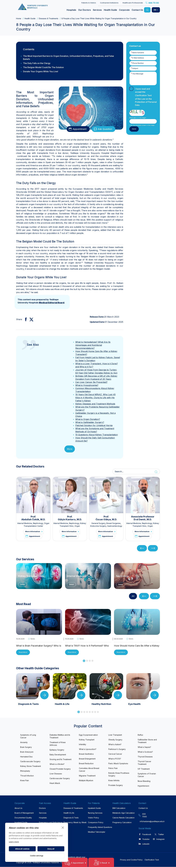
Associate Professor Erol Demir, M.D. (142, 518)
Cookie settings (36, 856)
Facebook (146, 834)
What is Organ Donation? (87, 419)
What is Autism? (114, 744)
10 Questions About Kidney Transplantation (96, 434)
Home (18, 18)
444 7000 (144, 815)
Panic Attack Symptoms (118, 763)
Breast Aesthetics (86, 754)
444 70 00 (153, 3)
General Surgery (98, 523)
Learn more (14, 841)
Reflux (140, 735)
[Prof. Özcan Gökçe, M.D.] (106, 495)
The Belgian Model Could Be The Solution (43, 67)
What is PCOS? (114, 759)
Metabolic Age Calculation (123, 813)
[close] (63, 827)
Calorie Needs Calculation (123, 818)
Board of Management (24, 813)
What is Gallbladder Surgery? (89, 422)
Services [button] (97, 10)
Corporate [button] (124, 10)
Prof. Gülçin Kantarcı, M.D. (70, 518)
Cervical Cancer (115, 754)
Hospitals (43, 818)
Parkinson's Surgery (117, 749)
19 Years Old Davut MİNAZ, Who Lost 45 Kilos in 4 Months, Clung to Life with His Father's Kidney (95, 397)
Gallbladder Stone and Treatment (147, 741)
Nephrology (38, 523)
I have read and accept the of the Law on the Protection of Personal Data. (146, 97)
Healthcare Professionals (133, 3)
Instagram (160, 839)
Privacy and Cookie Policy (131, 860)
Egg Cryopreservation (88, 735)
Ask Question (105, 129)
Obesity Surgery (115, 740)
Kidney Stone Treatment (30, 766)
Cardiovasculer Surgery (30, 761)
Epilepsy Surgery (57, 750)
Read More (23, 652)
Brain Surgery (26, 747)
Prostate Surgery (115, 785)
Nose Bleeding (144, 781)
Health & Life (69, 813)
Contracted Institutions (109, 3)
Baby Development (58, 754)
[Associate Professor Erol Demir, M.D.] (143, 495)
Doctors (42, 808)
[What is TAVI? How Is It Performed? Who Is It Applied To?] (88, 633)
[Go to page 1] (84, 661)
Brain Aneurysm (26, 752)
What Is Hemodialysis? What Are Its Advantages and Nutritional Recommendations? (92, 345)
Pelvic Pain (113, 768)
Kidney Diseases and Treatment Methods (95, 403)
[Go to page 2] (87, 661)
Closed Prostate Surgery (60, 769)
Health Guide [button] (110, 10)
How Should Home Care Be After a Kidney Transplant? (136, 646)
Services (43, 813)
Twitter (161, 834)
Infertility (82, 744)
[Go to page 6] (92, 712)
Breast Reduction (86, 763)
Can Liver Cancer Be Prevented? (91, 382)
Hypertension (143, 786)
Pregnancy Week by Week (75, 822)
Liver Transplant (115, 735)
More (69, 449)
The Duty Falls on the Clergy (36, 63)
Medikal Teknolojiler (96, 832)
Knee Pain (24, 780)
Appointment (79, 129)
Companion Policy (95, 822)
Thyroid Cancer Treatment (144, 762)
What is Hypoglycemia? (86, 385)
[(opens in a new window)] (25, 319)
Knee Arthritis (114, 780)
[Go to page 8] (98, 712)
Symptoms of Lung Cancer (28, 736)
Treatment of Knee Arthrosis (58, 743)
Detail (22, 584)
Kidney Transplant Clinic (31, 576)
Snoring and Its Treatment (60, 759)
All (133, 596)
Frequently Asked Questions (100, 827)
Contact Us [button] (137, 10)
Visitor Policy (93, 818)
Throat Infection (27, 776)
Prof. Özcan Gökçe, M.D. (106, 518)
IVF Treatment (144, 769)
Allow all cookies (22, 849)
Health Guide (29, 18)
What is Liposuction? (87, 749)
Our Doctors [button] (84, 10)
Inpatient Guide (21, 822)
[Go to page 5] (90, 712)
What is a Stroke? (57, 764)
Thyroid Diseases (145, 757)
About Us (18, 808)
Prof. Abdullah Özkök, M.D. (33, 518)
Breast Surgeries (113, 523)
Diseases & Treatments (48, 18)
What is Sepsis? (144, 747)
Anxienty (24, 742)
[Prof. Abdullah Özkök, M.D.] (33, 495)
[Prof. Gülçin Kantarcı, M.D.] (70, 495)
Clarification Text (143, 95)
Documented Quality (23, 818)
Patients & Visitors (88, 3)
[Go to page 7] (95, 712)
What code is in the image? (137, 118)
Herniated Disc (26, 757)
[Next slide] (153, 548)
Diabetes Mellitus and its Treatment (60, 736)
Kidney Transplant (86, 740)
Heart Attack (55, 783)
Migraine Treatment (87, 776)
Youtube (145, 839)
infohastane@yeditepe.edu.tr (145, 821)
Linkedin (145, 844)
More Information (32, 531)
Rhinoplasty (25, 771)
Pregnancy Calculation (122, 822)
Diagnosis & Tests (71, 818)
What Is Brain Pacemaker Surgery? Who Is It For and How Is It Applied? (38, 646)
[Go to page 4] (92, 661)
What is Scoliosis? (145, 752)
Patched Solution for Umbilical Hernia (93, 425)
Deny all (51, 849)
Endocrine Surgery (98, 526)
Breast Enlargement (87, 759)
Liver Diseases (56, 774)
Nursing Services (95, 813)
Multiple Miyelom (86, 780)
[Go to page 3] (90, 661)
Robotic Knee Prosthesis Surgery (118, 774)
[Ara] (147, 9)
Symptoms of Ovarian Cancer (147, 775)
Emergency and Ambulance (50, 822)
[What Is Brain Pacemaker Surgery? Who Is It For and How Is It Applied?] (39, 633)
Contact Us (143, 808)
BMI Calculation (118, 808)
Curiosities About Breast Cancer (89, 769)
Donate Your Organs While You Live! (40, 71)
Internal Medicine (24, 523)
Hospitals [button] (71, 10)
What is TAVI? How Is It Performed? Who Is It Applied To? (87, 646)
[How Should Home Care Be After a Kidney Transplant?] (137, 633)
